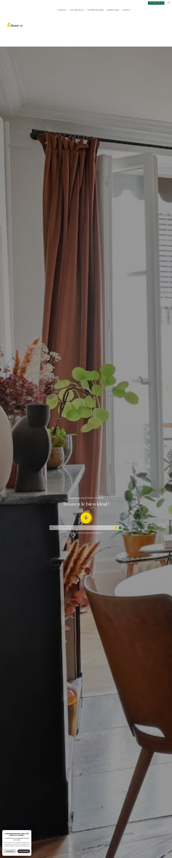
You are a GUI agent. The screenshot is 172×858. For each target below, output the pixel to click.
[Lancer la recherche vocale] (86, 517)
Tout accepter (23, 851)
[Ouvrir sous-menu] (67, 10)
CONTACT (126, 10)
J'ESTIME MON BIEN (95, 10)
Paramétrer (10, 851)
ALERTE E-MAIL (113, 10)
